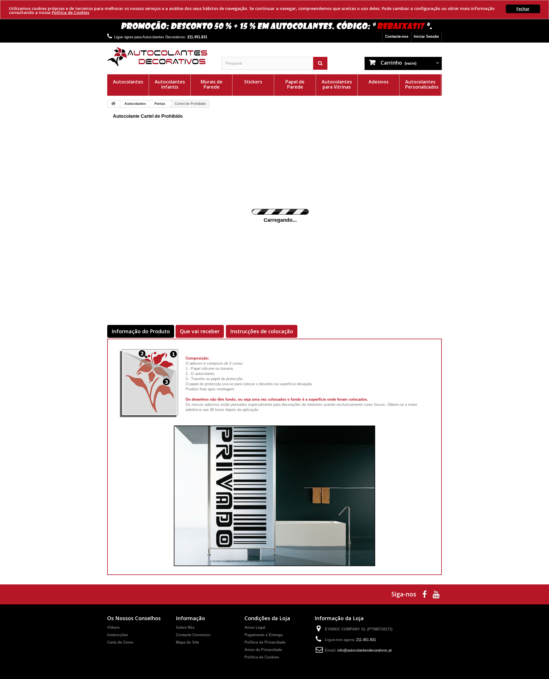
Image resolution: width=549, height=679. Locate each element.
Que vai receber (200, 331)
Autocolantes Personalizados (422, 84)
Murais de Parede (211, 84)
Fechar (523, 8)
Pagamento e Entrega (263, 635)
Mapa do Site (187, 642)
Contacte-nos (396, 36)
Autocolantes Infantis (170, 84)
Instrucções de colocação (261, 331)
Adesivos (379, 82)
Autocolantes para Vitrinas (337, 84)
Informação (190, 618)
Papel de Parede (295, 84)
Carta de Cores (120, 642)
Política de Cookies (70, 12)
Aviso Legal (254, 627)
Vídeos (113, 627)
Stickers (253, 82)
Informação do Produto (141, 331)
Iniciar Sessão (426, 36)
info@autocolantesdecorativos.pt (364, 650)
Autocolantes (128, 82)
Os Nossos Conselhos (134, 618)
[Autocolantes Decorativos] (160, 57)
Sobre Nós (185, 627)
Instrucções (117, 635)
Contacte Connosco (193, 635)
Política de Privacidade (264, 642)
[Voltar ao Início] (113, 103)
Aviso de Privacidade (263, 650)
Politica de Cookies (261, 657)
